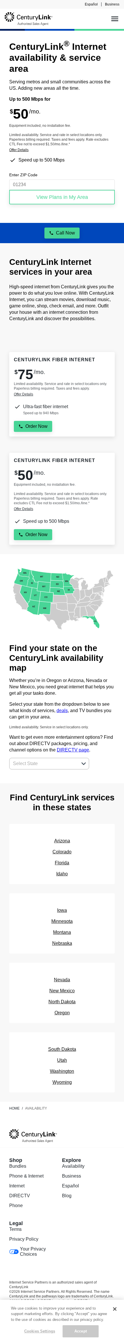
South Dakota (62, 1049)
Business (112, 4)
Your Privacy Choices (33, 1251)
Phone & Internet (26, 1176)
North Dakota (62, 1001)
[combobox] (43, 763)
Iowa (62, 910)
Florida (62, 862)
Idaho (62, 873)
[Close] (114, 1309)
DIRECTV (19, 1195)
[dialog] (62, 150)
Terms (15, 1229)
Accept (80, 1331)
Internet (17, 1185)
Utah (62, 1060)
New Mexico (62, 990)
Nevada (62, 979)
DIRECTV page (73, 749)
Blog (67, 1195)
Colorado (62, 851)
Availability (73, 1166)
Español (91, 4)
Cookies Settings (39, 1331)
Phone (16, 1205)
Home (14, 1108)
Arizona (62, 840)
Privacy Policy (23, 1239)
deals (62, 710)
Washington (62, 1071)
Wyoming (62, 1082)
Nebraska (62, 943)
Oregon (62, 1012)
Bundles (17, 1166)
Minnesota (62, 921)
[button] (83, 764)
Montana (62, 932)
